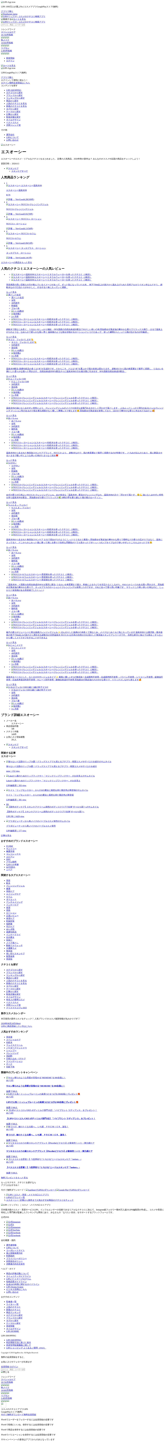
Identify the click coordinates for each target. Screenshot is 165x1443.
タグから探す (12, 109)
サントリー (11, 849)
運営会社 (10, 135)
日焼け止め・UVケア (16, 1059)
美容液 (9, 1037)
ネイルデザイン (13, 120)
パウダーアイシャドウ (16, 1048)
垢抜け (9, 940)
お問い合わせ (12, 140)
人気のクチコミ (13, 1307)
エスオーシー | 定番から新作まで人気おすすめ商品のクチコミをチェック (40, 1200)
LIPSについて (12, 137)
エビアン (10, 857)
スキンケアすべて (19, 171)
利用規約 (10, 1256)
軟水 (8, 883)
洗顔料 (9, 1056)
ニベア (9, 869)
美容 (8, 880)
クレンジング (12, 1053)
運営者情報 (11, 1245)
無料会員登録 (30, 1414)
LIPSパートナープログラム (18, 1279)
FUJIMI (9, 846)
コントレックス (13, 854)
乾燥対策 (10, 921)
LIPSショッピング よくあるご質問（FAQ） (26, 1348)
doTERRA (10, 867)
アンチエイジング (14, 902)
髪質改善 (10, 956)
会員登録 (5, 1367)
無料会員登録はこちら (19, 83)
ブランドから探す (14, 95)
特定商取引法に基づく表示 (18, 1342)
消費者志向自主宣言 (15, 1264)
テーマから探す (13, 112)
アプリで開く (7, 11)
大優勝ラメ (11, 948)
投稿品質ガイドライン (16, 1282)
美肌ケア (10, 891)
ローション (11, 913)
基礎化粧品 (11, 932)
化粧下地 (10, 1067)
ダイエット (11, 899)
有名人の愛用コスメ (15, 1000)
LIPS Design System (14, 1287)
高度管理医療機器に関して (18, 1345)
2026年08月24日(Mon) (11, 1023)
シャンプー (11, 1050)
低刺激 (9, 924)
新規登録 (10, 58)
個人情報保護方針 (14, 1253)
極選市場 (10, 851)
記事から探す (12, 114)
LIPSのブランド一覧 (15, 1197)
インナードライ (13, 935)
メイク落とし (12, 943)
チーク (9, 1064)
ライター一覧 (12, 1304)
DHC (8, 859)
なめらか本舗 (12, 864)
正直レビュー (12, 916)
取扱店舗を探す (13, 117)
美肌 (8, 910)
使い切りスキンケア (15, 954)
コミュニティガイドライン (18, 1276)
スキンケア (13, 168)
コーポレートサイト (15, 1250)
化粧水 (9, 1042)
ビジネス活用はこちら (16, 1289)
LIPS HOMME (12, 1331)
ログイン (10, 61)
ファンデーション (14, 1061)
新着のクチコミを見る (16, 106)
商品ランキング (13, 1312)
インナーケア (12, 905)
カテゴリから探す (14, 93)
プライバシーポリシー (16, 1258)
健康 (8, 889)
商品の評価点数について (17, 1273)
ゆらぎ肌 (10, 929)
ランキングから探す (15, 98)
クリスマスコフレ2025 (16, 1008)
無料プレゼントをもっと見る (14, 1178)
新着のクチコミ (13, 1310)
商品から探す (12, 101)
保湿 (8, 907)
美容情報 (10, 1326)
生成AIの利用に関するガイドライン (22, 1284)
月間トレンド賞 (13, 125)
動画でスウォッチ (14, 945)
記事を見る (6, 835)
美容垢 (9, 959)
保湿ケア (10, 918)
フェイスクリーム (14, 1045)
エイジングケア (13, 894)
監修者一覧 (11, 1302)
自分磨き (10, 937)
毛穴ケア (10, 926)
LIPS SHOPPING (13, 90)
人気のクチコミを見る (16, 103)
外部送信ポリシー (14, 1261)
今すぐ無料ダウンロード (12, 1414)
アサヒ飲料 (11, 862)
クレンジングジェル (15, 886)
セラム (9, 897)
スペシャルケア (13, 1040)
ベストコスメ (12, 122)
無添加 (9, 951)
